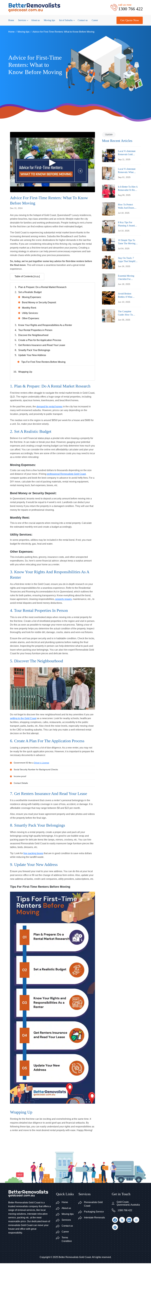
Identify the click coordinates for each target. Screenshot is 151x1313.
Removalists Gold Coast (93, 1204)
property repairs (63, 599)
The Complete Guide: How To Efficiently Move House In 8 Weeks (126, 313)
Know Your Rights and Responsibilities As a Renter (45, 325)
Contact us (83, 20)
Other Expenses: (30, 318)
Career (95, 20)
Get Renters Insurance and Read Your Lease (41, 345)
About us (35, 20)
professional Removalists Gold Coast (66, 474)
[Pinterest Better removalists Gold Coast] (115, 1227)
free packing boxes (33, 853)
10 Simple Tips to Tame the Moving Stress (126, 242)
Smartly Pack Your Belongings (34, 350)
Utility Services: (30, 313)
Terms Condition (67, 1239)
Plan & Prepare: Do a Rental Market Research (42, 287)
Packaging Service (94, 1211)
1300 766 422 (125, 1210)
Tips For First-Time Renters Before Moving (43, 362)
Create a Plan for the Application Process (39, 340)
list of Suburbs (66, 20)
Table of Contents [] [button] (27, 276)
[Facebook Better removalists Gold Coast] (115, 1220)
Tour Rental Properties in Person (35, 330)
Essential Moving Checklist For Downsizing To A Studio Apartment (126, 278)
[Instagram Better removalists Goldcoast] (136, 1220)
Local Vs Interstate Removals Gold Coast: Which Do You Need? (127, 153)
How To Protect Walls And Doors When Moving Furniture (126, 206)
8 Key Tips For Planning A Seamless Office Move (127, 224)
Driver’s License (41, 763)
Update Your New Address (32, 355)
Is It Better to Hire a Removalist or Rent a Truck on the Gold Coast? (128, 188)
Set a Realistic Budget (30, 292)
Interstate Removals (94, 1217)
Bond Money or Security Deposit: (39, 302)
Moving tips (49, 20)
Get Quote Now (129, 20)
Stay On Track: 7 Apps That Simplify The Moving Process (127, 260)
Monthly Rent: (29, 307)
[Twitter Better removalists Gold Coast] (122, 1220)
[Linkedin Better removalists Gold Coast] (129, 1220)
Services (22, 20)
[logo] (34, 7)
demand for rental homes (49, 406)
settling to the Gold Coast (23, 718)
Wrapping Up (25, 372)
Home (11, 20)
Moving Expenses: (31, 297)
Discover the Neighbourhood (33, 335)
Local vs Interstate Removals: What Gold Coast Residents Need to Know (127, 171)
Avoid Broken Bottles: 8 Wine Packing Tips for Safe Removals (126, 295)
